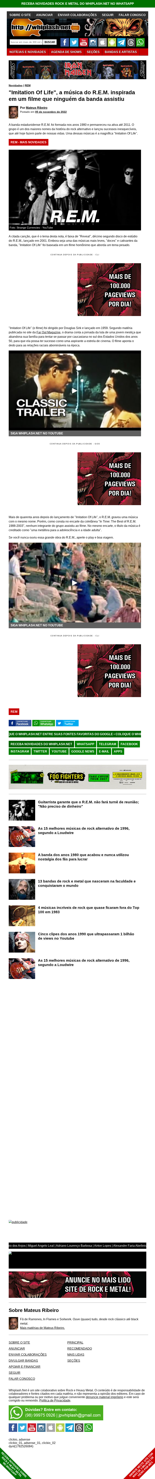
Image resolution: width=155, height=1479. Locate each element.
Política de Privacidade (54, 1400)
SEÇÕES (93, 52)
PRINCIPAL (75, 1342)
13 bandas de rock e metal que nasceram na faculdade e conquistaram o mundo (87, 883)
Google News (82, 751)
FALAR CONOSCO (132, 15)
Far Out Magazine (48, 332)
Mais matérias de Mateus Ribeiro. (42, 1327)
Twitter (40, 751)
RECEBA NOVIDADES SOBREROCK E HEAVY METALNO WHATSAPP (14, 1464)
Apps (118, 751)
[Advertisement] (40, 478)
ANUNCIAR (44, 15)
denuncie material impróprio (104, 1397)
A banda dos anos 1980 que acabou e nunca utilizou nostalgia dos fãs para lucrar (83, 857)
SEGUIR (108, 15)
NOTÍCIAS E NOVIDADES (27, 52)
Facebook (129, 744)
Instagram (20, 751)
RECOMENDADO (79, 1348)
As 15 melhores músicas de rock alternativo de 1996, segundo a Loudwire (83, 830)
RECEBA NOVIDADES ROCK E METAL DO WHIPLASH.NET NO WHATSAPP (77, 3)
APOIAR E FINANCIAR (24, 1366)
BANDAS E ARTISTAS (121, 52)
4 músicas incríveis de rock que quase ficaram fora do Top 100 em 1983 (88, 910)
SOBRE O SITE (20, 15)
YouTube (59, 751)
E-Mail (104, 751)
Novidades (15, 85)
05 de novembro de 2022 (51, 111)
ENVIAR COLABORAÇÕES (77, 15)
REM (28, 85)
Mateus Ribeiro (36, 107)
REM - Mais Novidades (28, 142)
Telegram (107, 744)
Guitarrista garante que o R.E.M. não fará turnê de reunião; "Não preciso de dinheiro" (88, 804)
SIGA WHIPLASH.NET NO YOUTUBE (37, 433)
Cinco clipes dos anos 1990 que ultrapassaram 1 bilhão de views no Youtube (86, 936)
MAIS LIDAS (75, 1354)
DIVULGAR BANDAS (23, 1360)
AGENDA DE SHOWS (66, 52)
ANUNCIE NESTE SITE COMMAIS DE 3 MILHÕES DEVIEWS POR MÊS (141, 1465)
